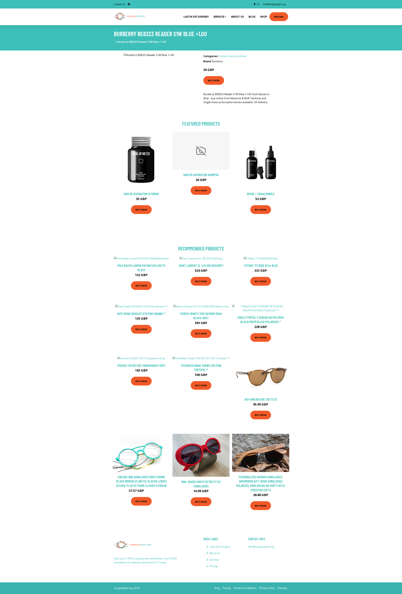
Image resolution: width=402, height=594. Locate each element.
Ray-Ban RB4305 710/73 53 (261, 399)
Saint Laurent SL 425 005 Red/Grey (201, 265)
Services (214, 559)
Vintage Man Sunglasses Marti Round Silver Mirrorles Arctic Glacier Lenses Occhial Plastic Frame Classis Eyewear (141, 481)
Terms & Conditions (245, 588)
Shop (263, 16)
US (258, 4)
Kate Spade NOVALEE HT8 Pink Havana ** (141, 314)
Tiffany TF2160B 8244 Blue (261, 265)
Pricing (279, 16)
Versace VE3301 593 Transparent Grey (141, 365)
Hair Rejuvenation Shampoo (201, 175)
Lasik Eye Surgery (219, 546)
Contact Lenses (228, 56)
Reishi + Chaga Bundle (261, 194)
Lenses (242, 56)
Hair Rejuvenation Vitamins (141, 194)
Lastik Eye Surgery (196, 16)
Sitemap (282, 588)
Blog (252, 16)
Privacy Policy (267, 588)
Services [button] (218, 16)
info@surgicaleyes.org (274, 4)
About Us (237, 16)
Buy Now (214, 80)
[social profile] (129, 4)
